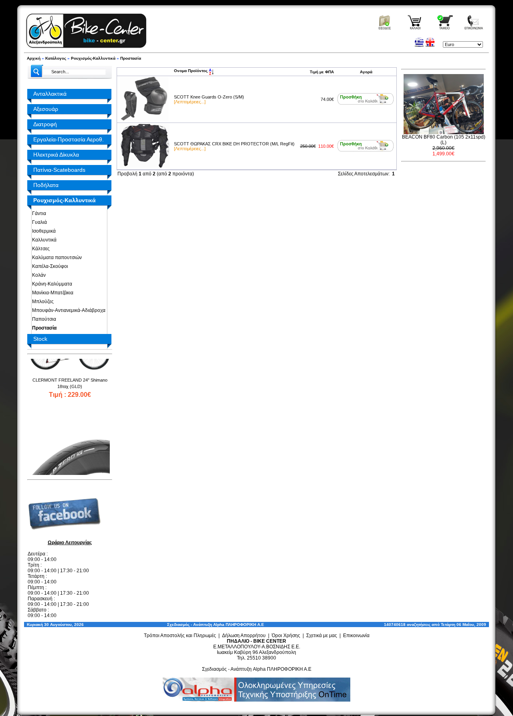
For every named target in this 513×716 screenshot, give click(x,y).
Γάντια (38, 213)
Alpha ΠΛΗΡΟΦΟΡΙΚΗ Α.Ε (238, 624)
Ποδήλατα (46, 185)
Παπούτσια (43, 319)
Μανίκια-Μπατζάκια (51, 293)
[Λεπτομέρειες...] (190, 101)
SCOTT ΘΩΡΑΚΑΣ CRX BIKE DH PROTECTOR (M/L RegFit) (234, 143)
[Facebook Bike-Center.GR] (67, 536)
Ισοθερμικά (43, 231)
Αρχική (33, 58)
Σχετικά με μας (321, 635)
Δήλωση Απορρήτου (244, 635)
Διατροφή (45, 124)
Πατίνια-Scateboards (59, 170)
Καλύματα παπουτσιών (56, 257)
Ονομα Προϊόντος (191, 70)
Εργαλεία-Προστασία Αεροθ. (68, 139)
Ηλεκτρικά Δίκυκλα (56, 154)
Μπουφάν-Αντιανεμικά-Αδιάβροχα (67, 310)
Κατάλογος (55, 58)
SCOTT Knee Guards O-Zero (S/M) (209, 97)
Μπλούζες (42, 301)
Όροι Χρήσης (286, 635)
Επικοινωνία (356, 635)
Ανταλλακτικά (50, 94)
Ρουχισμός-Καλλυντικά (93, 58)
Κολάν (38, 275)
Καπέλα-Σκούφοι (49, 266)
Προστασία (130, 58)
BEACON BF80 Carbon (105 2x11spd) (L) (443, 139)
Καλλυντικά (43, 240)
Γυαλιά (38, 222)
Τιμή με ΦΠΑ (322, 72)
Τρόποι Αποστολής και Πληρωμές (180, 635)
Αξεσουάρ (45, 109)
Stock (40, 339)
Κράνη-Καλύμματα (51, 284)
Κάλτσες (40, 248)
